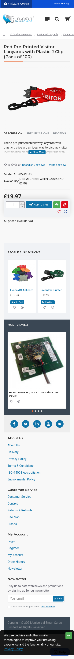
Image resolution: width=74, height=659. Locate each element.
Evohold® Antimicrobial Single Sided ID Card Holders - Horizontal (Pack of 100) (22, 290)
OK (68, 635)
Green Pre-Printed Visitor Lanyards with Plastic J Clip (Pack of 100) (53, 290)
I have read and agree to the (33, 606)
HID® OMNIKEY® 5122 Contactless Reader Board (37, 392)
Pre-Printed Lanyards (47, 34)
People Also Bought (24, 252)
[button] (32, 411)
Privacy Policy (13, 649)
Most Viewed (18, 325)
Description (13, 133)
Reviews (59, 133)
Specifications (37, 133)
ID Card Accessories (21, 34)
